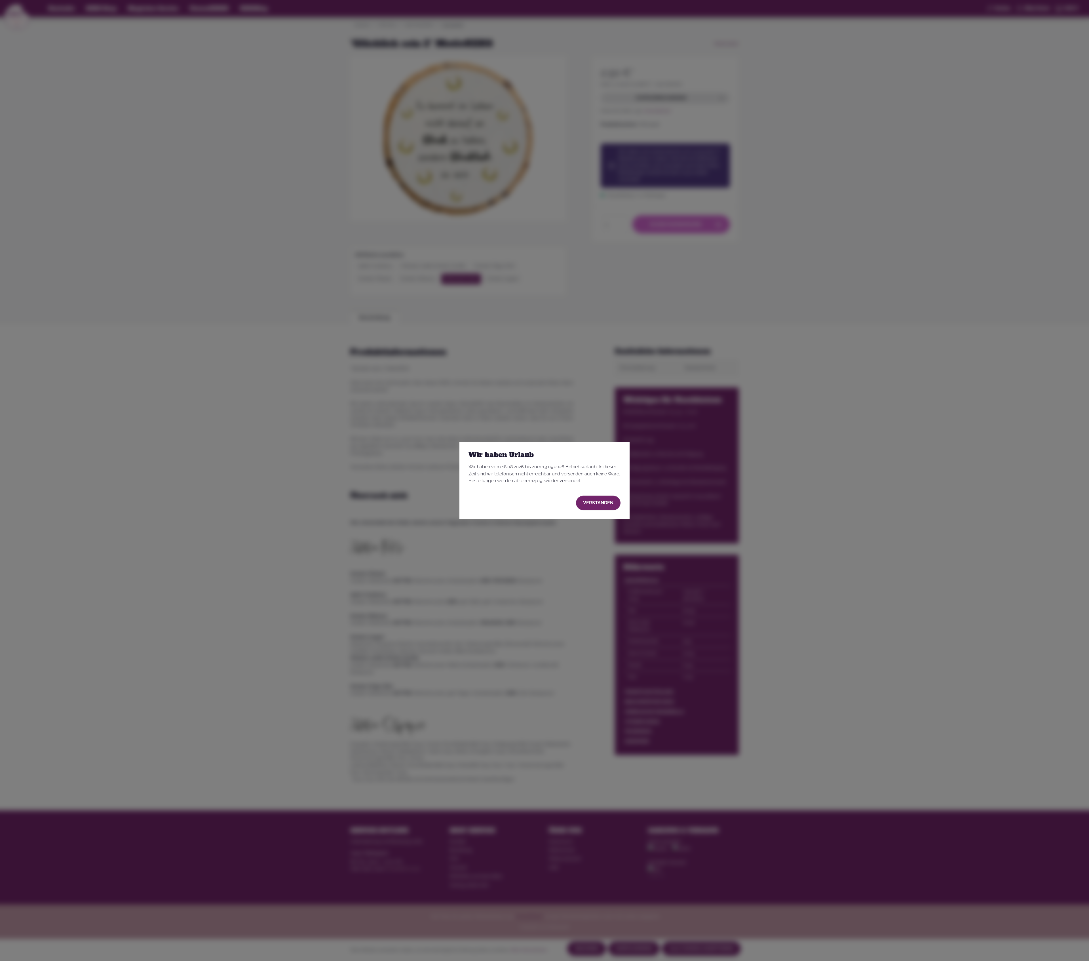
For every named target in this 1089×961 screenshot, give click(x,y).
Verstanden (598, 502)
